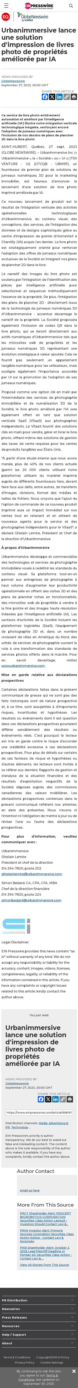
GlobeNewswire (13, 81)
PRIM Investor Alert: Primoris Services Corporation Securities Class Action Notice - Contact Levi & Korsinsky (47, 1236)
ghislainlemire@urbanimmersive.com (31, 874)
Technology (19, 1127)
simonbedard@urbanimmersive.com (31, 900)
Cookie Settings (51, 1362)
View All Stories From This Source (44, 1265)
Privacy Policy (24, 1362)
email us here (30, 1190)
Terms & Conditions (16, 1357)
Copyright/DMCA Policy (52, 1357)
